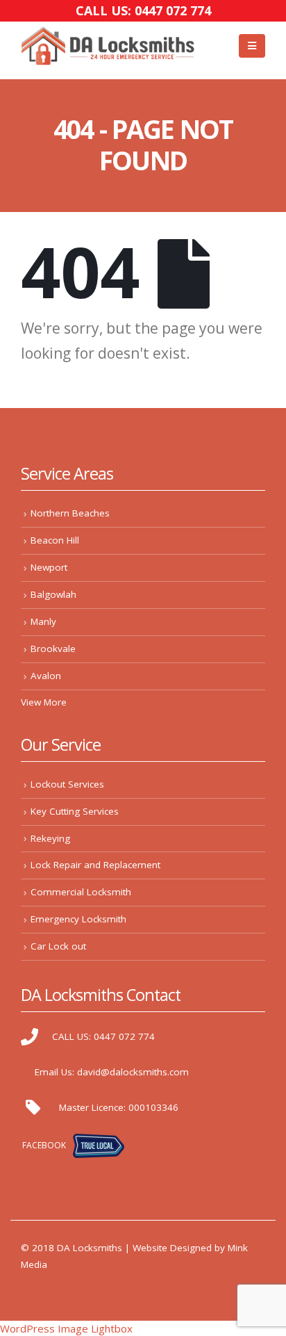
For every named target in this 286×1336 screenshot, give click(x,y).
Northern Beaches (70, 513)
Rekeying (50, 838)
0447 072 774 (124, 1036)
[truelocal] (98, 1145)
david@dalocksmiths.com (133, 1072)
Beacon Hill (55, 540)
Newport (49, 567)
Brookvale (53, 648)
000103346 (153, 1107)
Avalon (46, 675)
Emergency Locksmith (78, 919)
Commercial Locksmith (81, 892)
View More (44, 702)
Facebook (44, 1145)
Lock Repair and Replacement (95, 864)
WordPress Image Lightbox (66, 1328)
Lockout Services (67, 784)
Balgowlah (53, 594)
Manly (43, 621)
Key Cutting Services (75, 811)
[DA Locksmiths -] (107, 45)
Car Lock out (58, 946)
